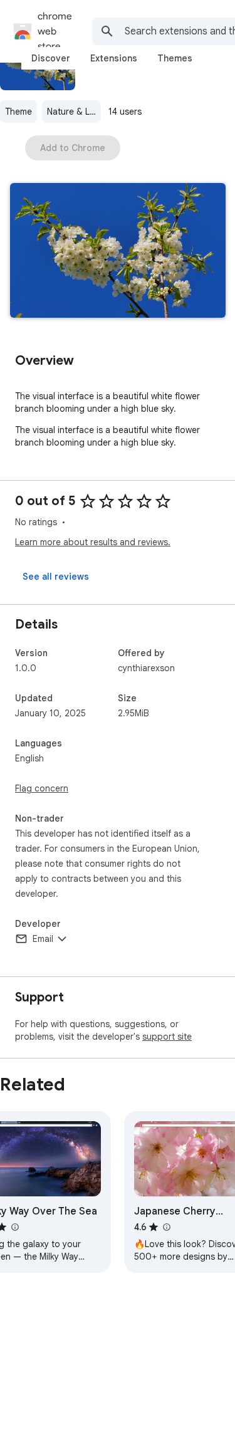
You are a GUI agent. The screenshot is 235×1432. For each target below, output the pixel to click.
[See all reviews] (56, 577)
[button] (118, 251)
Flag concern (41, 788)
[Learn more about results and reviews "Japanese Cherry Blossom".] (166, 1227)
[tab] (50, 58)
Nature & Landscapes (74, 111)
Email (43, 938)
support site (167, 1036)
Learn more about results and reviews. (92, 542)
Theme (18, 111)
